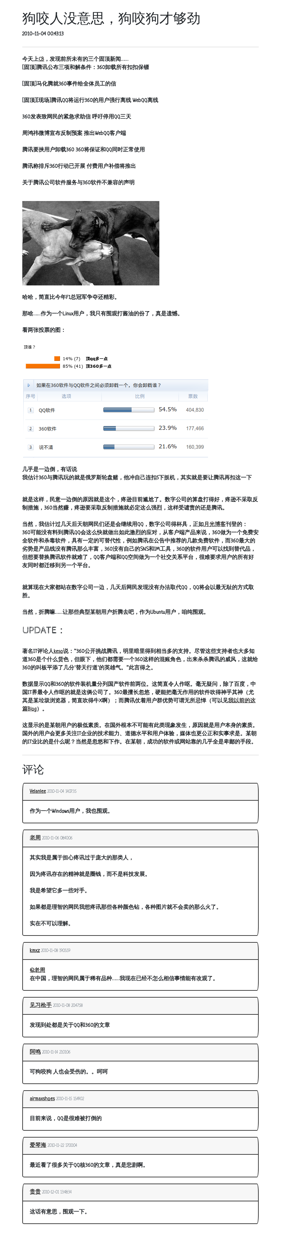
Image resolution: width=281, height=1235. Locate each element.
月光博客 (215, 525)
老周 (35, 838)
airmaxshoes (42, 1099)
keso (58, 652)
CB (41, 59)
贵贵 (35, 1192)
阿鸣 (35, 1052)
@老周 (37, 971)
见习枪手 (41, 1006)
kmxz (35, 951)
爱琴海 (38, 1146)
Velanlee (38, 792)
